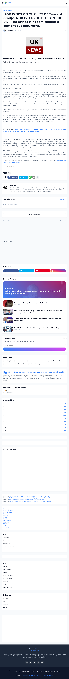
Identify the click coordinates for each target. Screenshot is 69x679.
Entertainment (33, 361)
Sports (25, 364)
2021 (34, 418)
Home (5, 10)
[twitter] (26, 270)
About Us (6, 538)
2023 (34, 412)
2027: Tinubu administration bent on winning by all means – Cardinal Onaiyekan (32, 498)
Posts (8, 391)
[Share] (64, 30)
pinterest (6, 607)
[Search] (66, 3)
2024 (34, 409)
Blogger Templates (28, 675)
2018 (34, 427)
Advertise (6, 550)
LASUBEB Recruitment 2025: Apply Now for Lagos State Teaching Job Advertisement (37, 319)
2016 (34, 430)
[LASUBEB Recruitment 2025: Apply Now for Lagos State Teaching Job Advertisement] (8, 320)
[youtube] (42, 270)
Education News (21, 361)
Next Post (63, 221)
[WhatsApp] (30, 177)
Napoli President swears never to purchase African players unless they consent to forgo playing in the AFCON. (38, 311)
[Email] (33, 177)
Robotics (17, 364)
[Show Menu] (2, 3)
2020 (34, 421)
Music (54, 361)
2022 (34, 415)
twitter (5, 601)
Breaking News (8, 361)
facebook (6, 598)
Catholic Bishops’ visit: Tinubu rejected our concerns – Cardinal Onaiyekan (30, 501)
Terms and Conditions (9, 547)
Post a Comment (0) (34, 214)
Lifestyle (47, 361)
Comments (9, 392)
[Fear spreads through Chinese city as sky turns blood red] (8, 303)
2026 (34, 403)
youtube (5, 604)
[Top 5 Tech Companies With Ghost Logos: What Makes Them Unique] (8, 328)
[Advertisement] (34, 231)
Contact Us (6, 544)
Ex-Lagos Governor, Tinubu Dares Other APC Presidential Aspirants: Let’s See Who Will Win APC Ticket (34, 130)
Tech (30, 364)
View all (62, 199)
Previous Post (7, 221)
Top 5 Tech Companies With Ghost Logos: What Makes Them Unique (37, 328)
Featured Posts (7, 587)
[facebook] (11, 270)
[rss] (42, 662)
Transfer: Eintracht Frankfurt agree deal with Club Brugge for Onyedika (29, 496)
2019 (34, 424)
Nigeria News (8, 364)
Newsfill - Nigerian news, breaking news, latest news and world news (33, 373)
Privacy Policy (7, 541)
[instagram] (58, 270)
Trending (37, 364)
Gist (41, 361)
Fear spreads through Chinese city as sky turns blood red (33, 303)
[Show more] (37, 177)
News (10, 10)
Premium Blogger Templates (44, 675)
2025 (34, 406)
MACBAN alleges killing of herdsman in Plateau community (26, 499)
